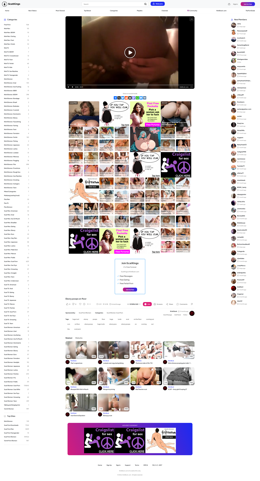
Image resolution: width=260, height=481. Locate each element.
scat (127, 319)
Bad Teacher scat (141, 389)
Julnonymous (241, 88)
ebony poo (113, 324)
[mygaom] (233, 139)
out (152, 324)
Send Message (167, 315)
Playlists (139, 10)
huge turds (101, 324)
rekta (239, 24)
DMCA (146, 465)
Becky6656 (241, 216)
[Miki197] (233, 302)
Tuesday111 (241, 166)
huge (111, 319)
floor (103, 319)
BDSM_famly (241, 187)
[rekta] (233, 25)
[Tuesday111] (233, 167)
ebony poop (88, 324)
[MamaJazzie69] (233, 32)
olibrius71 (240, 173)
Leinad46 (240, 237)
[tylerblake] (233, 259)
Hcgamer (240, 294)
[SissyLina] (233, 124)
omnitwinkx (241, 209)
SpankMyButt (242, 73)
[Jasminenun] (233, 160)
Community (193, 10)
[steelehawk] (233, 181)
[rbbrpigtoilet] (233, 195)
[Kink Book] (191, 313)
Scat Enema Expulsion (78, 415)
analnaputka (241, 273)
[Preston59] (233, 281)
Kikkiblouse (241, 223)
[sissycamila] (233, 67)
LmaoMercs (241, 266)
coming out (150, 319)
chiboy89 (240, 95)
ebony (86, 319)
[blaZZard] (233, 288)
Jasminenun (241, 159)
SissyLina (240, 123)
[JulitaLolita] (233, 203)
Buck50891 (241, 52)
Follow (185, 315)
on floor (77, 324)
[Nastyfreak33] (233, 146)
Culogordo (241, 251)
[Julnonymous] (233, 89)
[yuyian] (233, 117)
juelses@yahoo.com (244, 109)
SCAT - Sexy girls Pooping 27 (177, 389)
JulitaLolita (241, 201)
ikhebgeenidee (242, 59)
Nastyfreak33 (242, 145)
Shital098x (241, 130)
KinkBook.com (221, 10)
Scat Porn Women (85, 313)
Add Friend (177, 315)
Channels (165, 10)
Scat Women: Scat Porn (115, 313)
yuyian (239, 116)
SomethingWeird (243, 45)
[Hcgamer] (233, 295)
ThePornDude (250, 10)
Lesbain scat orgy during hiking (113, 363)
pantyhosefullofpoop (244, 81)
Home (7, 10)
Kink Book (173, 311)
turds (119, 319)
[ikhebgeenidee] (233, 60)
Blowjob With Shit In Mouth (79, 389)
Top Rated (87, 10)
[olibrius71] (233, 174)
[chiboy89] (233, 96)
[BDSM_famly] (233, 188)
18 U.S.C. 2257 (157, 465)
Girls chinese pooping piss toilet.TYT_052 (180, 363)
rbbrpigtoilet (241, 194)
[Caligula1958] (233, 153)
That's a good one (76, 363)
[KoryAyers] (233, 103)
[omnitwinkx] (233, 210)
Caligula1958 (241, 152)
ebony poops (125, 324)
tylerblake (240, 258)
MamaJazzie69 (242, 31)
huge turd (76, 319)
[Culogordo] (233, 252)
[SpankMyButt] (233, 75)
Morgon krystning (109, 389)
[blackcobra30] (233, 231)
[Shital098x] (233, 131)
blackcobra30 (242, 230)
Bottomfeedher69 (243, 244)
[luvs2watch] (233, 39)
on (136, 324)
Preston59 (240, 280)
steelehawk (241, 180)
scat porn (77, 329)
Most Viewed (60, 10)
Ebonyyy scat (107, 415)
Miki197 (239, 301)
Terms (137, 465)
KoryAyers (240, 102)
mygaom (240, 137)
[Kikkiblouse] (233, 224)
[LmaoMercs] (233, 267)
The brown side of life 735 (144, 363)
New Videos (32, 10)
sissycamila (241, 66)
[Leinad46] (233, 238)
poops (95, 319)
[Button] (191, 304)
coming (144, 324)
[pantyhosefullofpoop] (233, 82)
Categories (114, 10)
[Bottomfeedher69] (233, 245)
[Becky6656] (233, 217)
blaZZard (240, 287)
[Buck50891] (233, 53)
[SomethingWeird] (233, 46)
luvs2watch (241, 38)
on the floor (137, 319)
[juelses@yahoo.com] (233, 110)
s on (68, 324)
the (68, 329)
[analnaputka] (233, 274)
